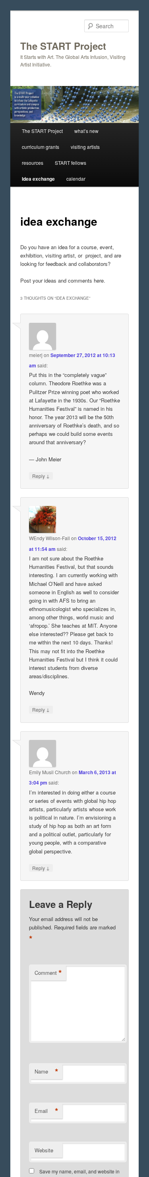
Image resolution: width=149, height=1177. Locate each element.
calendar (75, 178)
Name (46, 1071)
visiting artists (85, 146)
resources (32, 162)
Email (46, 1111)
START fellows (70, 162)
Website (44, 1150)
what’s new (86, 130)
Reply (41, 475)
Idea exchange (38, 178)
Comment (48, 972)
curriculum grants (40, 146)
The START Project (63, 46)
